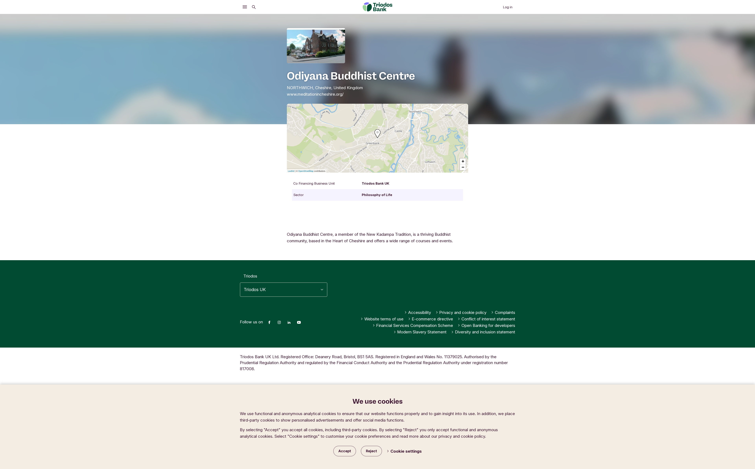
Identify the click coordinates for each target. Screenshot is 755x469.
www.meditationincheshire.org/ (315, 94)
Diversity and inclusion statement (485, 331)
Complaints (505, 312)
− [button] (463, 167)
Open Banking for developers (488, 325)
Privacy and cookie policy (462, 312)
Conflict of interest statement (488, 318)
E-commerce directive (432, 318)
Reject (371, 451)
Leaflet (291, 170)
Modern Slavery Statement (422, 331)
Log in (507, 7)
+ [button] (463, 161)
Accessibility (419, 312)
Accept (344, 451)
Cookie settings (406, 451)
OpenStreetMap (305, 170)
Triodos (250, 276)
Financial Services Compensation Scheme (414, 325)
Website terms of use (383, 318)
